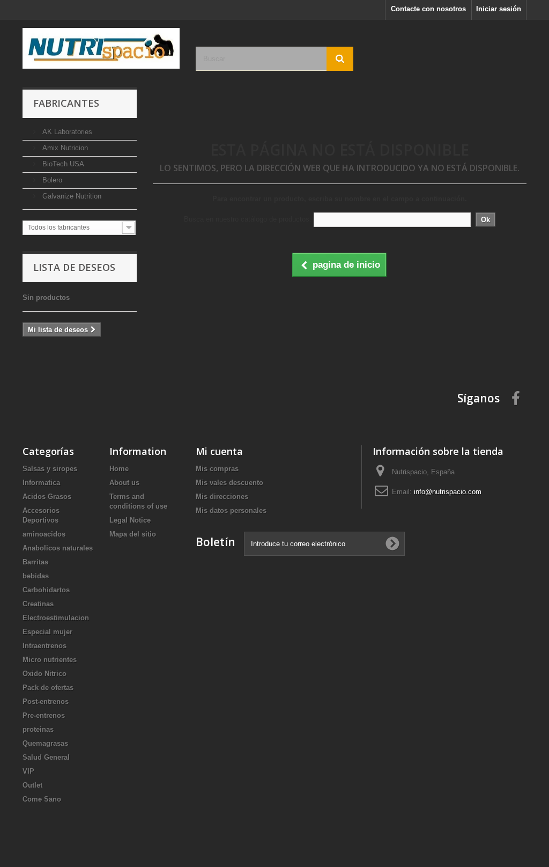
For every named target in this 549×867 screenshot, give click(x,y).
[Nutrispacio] (101, 48)
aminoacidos (44, 534)
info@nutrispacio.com (447, 492)
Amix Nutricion (64, 148)
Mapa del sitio (132, 534)
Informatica (41, 483)
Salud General (46, 757)
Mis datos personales (231, 510)
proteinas (38, 729)
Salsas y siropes (50, 469)
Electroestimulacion (56, 618)
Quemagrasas (45, 743)
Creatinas (38, 604)
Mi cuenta (219, 451)
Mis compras (217, 469)
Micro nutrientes (50, 660)
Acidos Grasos (47, 497)
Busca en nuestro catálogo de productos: (247, 219)
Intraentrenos (44, 646)
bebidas (36, 576)
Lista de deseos (74, 267)
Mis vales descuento (229, 483)
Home (119, 469)
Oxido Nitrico (44, 674)
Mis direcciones (222, 497)
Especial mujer (47, 632)
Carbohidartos (46, 590)
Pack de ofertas (48, 688)
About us (124, 483)
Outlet (32, 785)
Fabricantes (66, 103)
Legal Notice (130, 520)
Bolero (51, 180)
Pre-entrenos (44, 715)
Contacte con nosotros (428, 9)
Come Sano (42, 799)
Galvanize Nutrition (70, 196)
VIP (28, 771)
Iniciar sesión (498, 9)
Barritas (35, 562)
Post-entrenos (46, 701)
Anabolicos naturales (58, 548)
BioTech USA (62, 164)
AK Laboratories (66, 132)
